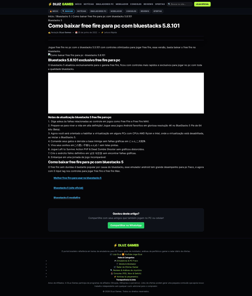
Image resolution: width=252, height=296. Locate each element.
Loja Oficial (202, 4)
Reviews (148, 4)
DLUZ (60, 4)
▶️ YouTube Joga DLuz (132, 254)
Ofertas (160, 4)
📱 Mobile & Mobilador (126, 264)
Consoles (135, 4)
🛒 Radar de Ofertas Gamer (126, 267)
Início (78, 4)
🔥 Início (54, 11)
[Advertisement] (126, 93)
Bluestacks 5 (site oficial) (68, 187)
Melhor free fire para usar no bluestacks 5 (78, 177)
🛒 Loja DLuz (115, 254)
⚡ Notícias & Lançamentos (126, 277)
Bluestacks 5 (63, 16)
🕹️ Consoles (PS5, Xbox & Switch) (126, 273)
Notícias (89, 4)
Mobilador (122, 4)
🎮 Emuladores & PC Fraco (126, 261)
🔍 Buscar (67, 11)
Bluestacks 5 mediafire (67, 197)
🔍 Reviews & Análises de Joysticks (126, 270)
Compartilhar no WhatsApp (126, 225)
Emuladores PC (105, 4)
